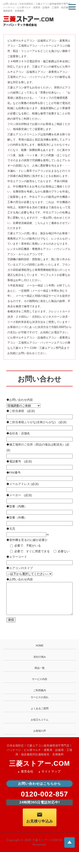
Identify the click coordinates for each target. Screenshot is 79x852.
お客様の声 (39, 730)
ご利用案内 (39, 690)
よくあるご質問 (39, 708)
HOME (39, 645)
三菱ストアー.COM (39, 763)
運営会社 (27, 771)
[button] (72, 6)
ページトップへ (69, 842)
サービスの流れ (39, 697)
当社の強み (39, 656)
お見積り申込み (39, 821)
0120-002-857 (44, 794)
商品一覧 (40, 667)
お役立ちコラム (39, 719)
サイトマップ (51, 771)
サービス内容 (39, 679)
